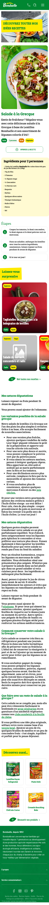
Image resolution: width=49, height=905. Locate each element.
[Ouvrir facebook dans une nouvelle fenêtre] (13, 892)
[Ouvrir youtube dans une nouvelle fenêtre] (26, 892)
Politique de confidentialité (15, 899)
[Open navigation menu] (42, 5)
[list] (24, 353)
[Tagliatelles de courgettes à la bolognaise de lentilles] (24, 332)
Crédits (33, 896)
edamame (41, 409)
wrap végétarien (26, 708)
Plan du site (40, 896)
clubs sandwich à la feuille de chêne (23, 715)
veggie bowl (8, 727)
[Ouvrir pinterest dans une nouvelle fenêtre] (32, 892)
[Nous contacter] (28, 5)
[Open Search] (34, 5)
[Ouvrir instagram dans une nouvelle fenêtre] (19, 892)
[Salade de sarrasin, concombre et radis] (19, 370)
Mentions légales (24, 896)
